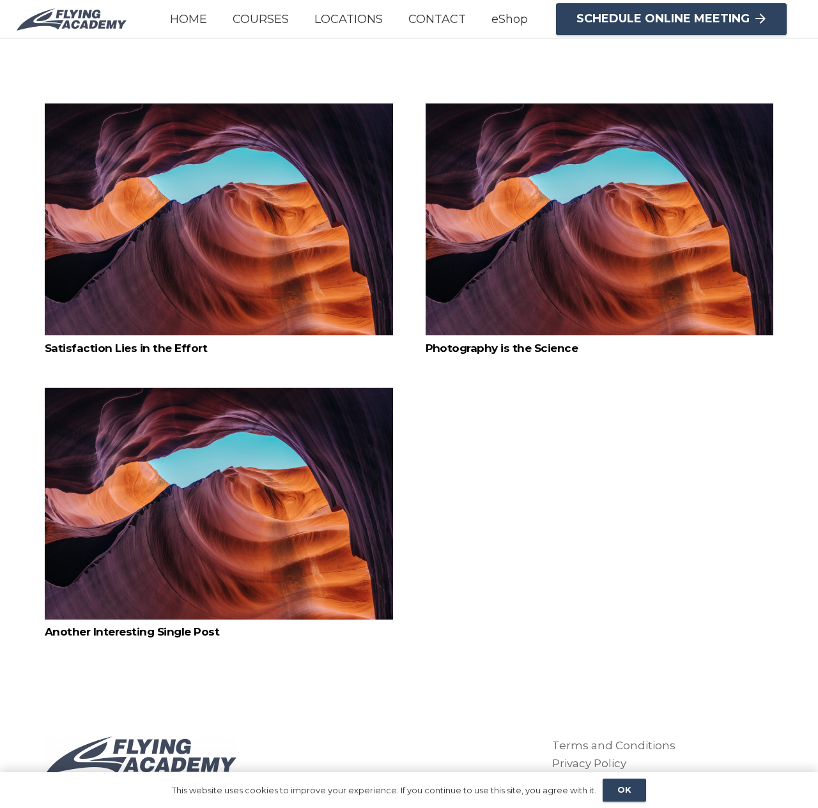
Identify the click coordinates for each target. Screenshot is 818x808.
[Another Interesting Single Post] (219, 504)
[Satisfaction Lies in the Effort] (219, 219)
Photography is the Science (502, 348)
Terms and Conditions (613, 745)
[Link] (72, 19)
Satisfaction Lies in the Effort (126, 348)
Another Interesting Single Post (132, 631)
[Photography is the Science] (600, 219)
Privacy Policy (589, 763)
